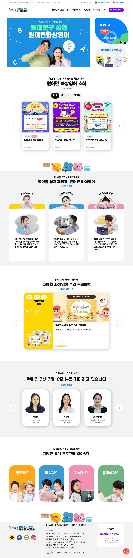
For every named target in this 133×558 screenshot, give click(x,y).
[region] (48, 42)
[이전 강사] (13, 408)
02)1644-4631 (110, 534)
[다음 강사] (119, 408)
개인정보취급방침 (61, 525)
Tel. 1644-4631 (51, 536)
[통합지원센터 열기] (126, 551)
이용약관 (73, 525)
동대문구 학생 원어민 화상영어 (41, 3)
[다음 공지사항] (119, 126)
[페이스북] (19, 537)
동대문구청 (57, 3)
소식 (105, 10)
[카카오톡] (12, 537)
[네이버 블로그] (26, 537)
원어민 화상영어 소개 (60, 10)
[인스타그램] (33, 537)
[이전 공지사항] (13, 126)
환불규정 (82, 525)
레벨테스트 (76, 10)
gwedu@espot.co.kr (57, 542)
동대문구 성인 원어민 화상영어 (18, 3)
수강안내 (86, 10)
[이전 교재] (16, 321)
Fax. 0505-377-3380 (64, 536)
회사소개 (49, 525)
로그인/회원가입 (116, 10)
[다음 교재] (117, 321)
